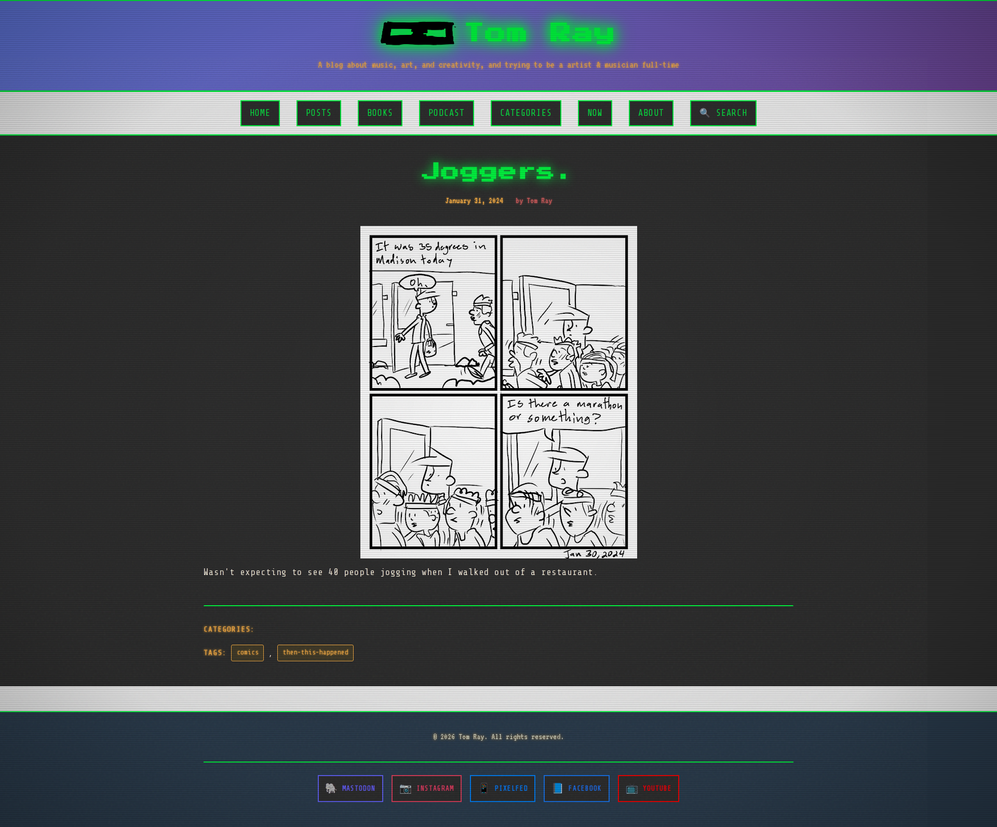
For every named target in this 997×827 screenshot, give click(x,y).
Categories (526, 113)
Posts (319, 113)
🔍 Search (723, 113)
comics (248, 652)
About (651, 113)
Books (380, 113)
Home (260, 113)
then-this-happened (315, 652)
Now (595, 113)
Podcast (446, 113)
